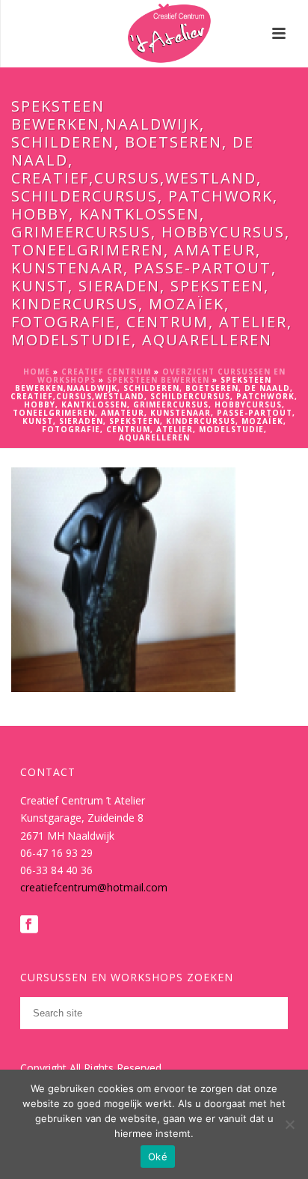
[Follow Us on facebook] (29, 925)
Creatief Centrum (106, 371)
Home (36, 371)
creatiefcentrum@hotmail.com (93, 887)
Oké (157, 1157)
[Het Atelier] (154, 33)
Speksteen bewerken (158, 380)
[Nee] (289, 1124)
